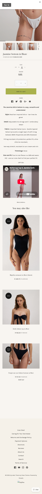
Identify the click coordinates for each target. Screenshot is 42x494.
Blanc (20, 74)
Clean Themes (26, 475)
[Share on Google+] (25, 101)
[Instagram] (23, 467)
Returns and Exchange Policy (21, 437)
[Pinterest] (27, 467)
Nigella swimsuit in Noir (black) (21, 275)
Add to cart (21, 91)
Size (21, 64)
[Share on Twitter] (16, 101)
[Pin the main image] (21, 101)
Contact (21, 455)
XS (16, 67)
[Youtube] (19, 467)
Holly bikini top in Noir (21, 329)
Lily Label (12, 475)
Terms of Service (21, 463)
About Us (21, 452)
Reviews (21, 448)
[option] (9, 46)
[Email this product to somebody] (30, 101)
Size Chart (21, 430)
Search (21, 459)
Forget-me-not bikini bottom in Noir (21, 373)
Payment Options (21, 441)
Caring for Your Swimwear (21, 434)
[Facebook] (15, 467)
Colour (21, 71)
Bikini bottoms (21, 202)
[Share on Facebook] (12, 101)
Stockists (21, 445)
